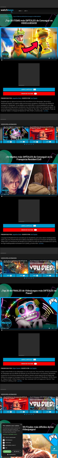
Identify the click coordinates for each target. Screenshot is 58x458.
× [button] (21, 424)
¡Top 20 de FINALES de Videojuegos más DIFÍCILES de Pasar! (13, 127)
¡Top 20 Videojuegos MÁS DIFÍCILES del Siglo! (41, 260)
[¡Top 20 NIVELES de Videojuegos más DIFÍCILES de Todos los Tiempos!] (42, 133)
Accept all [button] (7, 451)
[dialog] (12, 440)
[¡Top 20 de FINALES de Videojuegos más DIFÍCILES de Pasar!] (16, 133)
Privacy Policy (13, 432)
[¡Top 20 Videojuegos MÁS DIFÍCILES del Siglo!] (42, 267)
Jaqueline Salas (16, 98)
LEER (21, 141)
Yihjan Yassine (16, 368)
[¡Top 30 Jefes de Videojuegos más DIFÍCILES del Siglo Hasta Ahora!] (16, 267)
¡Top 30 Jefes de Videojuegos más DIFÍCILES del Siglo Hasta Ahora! (15, 261)
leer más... (46, 111)
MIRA (8, 141)
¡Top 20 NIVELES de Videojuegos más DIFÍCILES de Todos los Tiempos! (41, 127)
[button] (24, 144)
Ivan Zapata (34, 98)
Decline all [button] (17, 451)
